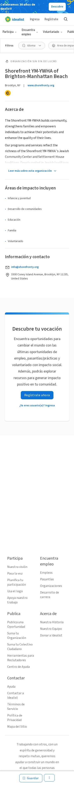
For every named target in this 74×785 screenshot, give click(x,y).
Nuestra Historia (52, 622)
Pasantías (47, 579)
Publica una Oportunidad (16, 624)
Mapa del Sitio (17, 726)
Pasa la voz (15, 573)
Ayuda (11, 686)
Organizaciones (51, 586)
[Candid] (8, 93)
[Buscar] (66, 19)
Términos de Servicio (16, 706)
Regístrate (51, 19)
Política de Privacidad (14, 717)
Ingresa (34, 19)
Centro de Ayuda (18, 666)
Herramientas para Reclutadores (20, 657)
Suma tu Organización (16, 635)
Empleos (46, 572)
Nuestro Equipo (51, 629)
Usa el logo (15, 591)
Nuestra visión (17, 567)
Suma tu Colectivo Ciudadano (20, 646)
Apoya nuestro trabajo (17, 600)
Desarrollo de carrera (49, 594)
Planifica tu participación (16, 582)
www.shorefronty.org (41, 85)
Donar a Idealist (51, 635)
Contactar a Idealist (15, 695)
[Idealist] (14, 19)
